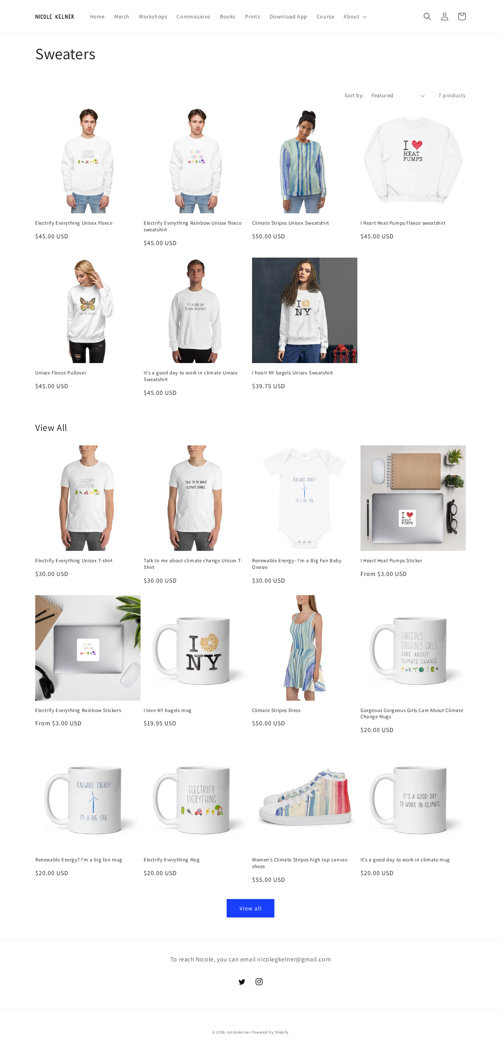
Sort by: (353, 95)
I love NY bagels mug (168, 710)
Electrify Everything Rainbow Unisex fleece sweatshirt (192, 226)
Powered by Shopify (270, 1032)
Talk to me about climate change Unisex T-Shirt (193, 564)
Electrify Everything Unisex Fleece (73, 223)
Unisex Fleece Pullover (60, 373)
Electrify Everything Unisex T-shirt (74, 561)
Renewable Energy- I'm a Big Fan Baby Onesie (297, 564)
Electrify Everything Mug (172, 860)
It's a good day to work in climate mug (405, 860)
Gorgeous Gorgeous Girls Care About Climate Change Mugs (411, 713)
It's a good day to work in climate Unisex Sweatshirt (191, 376)
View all (251, 908)
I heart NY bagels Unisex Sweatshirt (292, 373)
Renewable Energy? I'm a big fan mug (79, 860)
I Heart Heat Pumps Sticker (391, 561)
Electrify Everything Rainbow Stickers (78, 710)
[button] (354, 16)
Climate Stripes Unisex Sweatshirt (290, 223)
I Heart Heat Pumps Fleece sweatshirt (403, 223)
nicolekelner (238, 1032)
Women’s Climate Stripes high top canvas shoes (299, 863)
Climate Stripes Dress (276, 710)
